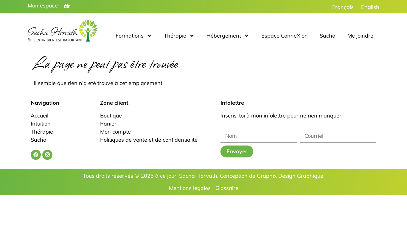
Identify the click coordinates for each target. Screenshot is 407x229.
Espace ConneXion (284, 35)
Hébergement (223, 35)
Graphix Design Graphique (290, 175)
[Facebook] (36, 155)
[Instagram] (47, 155)
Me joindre (360, 35)
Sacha (327, 35)
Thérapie (175, 35)
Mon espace (43, 5)
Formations (130, 35)
